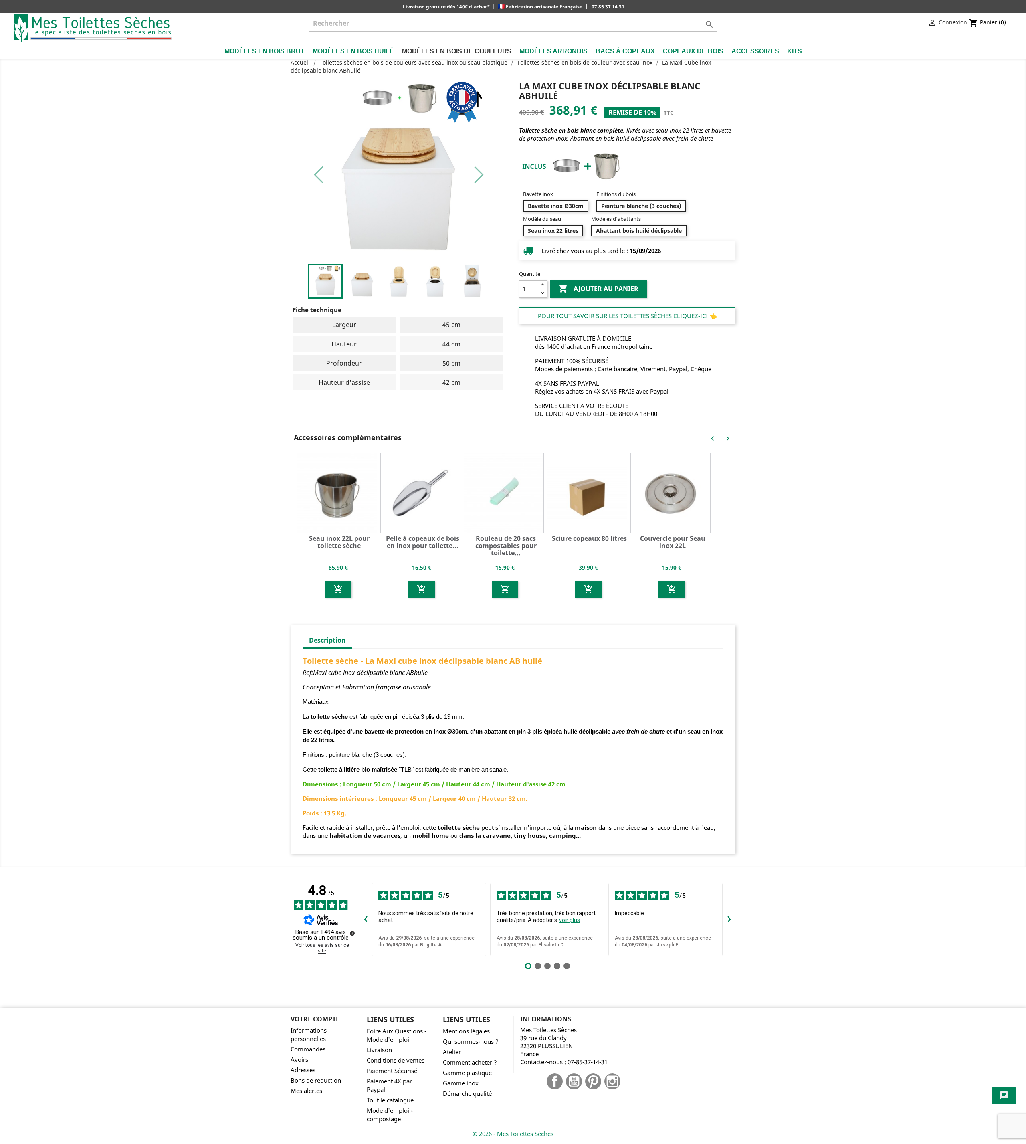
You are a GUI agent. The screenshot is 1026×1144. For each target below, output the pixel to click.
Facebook (555, 1081)
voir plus (569, 920)
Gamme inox (461, 1083)
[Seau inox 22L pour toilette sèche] (338, 492)
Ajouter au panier (598, 288)
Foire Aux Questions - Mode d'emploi (396, 1035)
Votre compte (315, 1019)
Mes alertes (306, 1091)
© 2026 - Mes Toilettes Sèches (513, 1134)
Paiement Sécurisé (392, 1071)
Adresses (303, 1070)
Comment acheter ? (470, 1062)
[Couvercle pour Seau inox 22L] (671, 492)
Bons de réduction (316, 1080)
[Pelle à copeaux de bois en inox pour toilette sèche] (421, 492)
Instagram (612, 1081)
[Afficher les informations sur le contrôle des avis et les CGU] (352, 933)
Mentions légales (466, 1031)
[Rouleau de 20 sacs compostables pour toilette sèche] (505, 492)
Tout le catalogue (390, 1100)
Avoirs (299, 1059)
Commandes (308, 1049)
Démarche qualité (467, 1093)
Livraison (379, 1050)
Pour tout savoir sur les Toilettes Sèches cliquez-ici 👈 (627, 316)
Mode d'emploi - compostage (390, 1114)
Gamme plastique (467, 1073)
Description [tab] (327, 640)
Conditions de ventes (395, 1060)
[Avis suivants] (729, 919)
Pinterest (593, 1081)
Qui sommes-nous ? (471, 1041)
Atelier (452, 1052)
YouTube (574, 1081)
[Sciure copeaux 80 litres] (588, 492)
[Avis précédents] (365, 919)
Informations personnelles (309, 1034)
